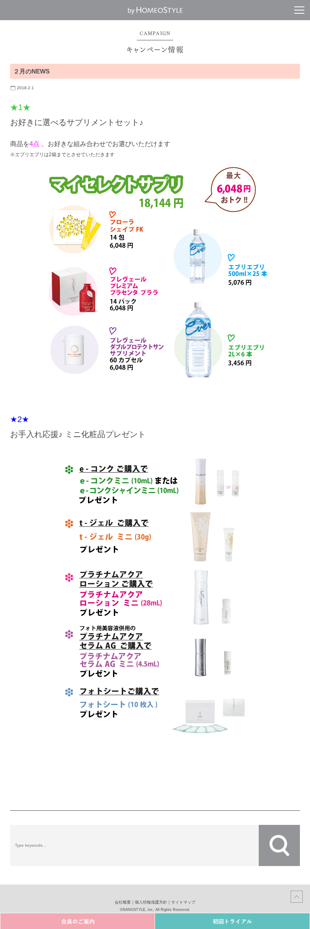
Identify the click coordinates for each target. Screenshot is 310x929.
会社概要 (123, 902)
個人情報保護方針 (151, 902)
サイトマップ (183, 902)
